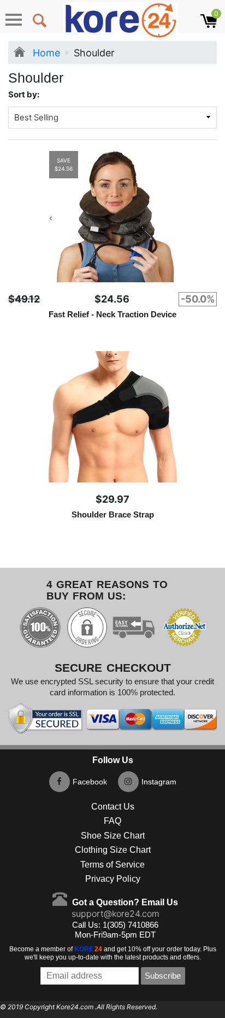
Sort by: (23, 94)
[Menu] (13, 20)
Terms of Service (112, 864)
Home (45, 53)
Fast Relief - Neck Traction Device (112, 314)
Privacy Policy (112, 878)
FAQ (112, 820)
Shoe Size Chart (113, 835)
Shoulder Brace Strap (113, 514)
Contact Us (112, 806)
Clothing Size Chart (113, 849)
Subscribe (163, 975)
